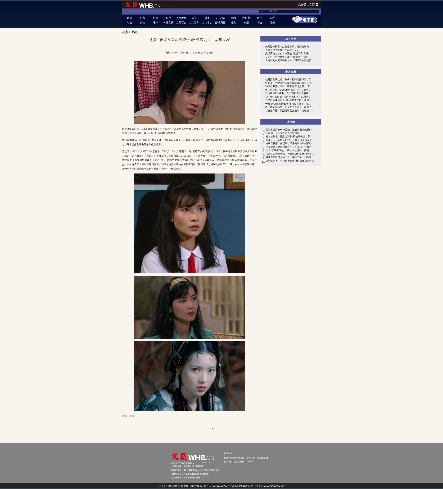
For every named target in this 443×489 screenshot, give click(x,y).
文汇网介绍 (188, 466)
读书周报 (220, 22)
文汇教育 (220, 17)
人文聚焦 (181, 17)
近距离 (246, 17)
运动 (142, 22)
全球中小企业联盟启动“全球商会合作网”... (288, 57)
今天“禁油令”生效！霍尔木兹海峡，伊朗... (288, 150)
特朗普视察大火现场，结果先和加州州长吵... (290, 143)
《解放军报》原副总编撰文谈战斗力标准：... (289, 110)
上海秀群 (228, 461)
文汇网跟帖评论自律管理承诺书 (185, 477)
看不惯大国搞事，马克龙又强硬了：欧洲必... (289, 107)
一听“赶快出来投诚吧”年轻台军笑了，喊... (288, 103)
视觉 (233, 22)
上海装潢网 (239, 461)
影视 (168, 17)
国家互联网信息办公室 (234, 458)
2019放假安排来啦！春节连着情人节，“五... (288, 86)
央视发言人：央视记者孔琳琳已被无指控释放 (290, 160)
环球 (233, 17)
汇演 (129, 22)
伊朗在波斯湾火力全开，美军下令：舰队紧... (290, 157)
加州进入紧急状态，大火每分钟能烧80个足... (290, 154)
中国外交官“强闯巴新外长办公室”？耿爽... (288, 90)
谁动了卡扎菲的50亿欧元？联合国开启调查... (290, 140)
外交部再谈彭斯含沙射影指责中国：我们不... (289, 100)
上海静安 (250, 458)
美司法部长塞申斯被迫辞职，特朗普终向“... (288, 46)
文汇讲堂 (194, 22)
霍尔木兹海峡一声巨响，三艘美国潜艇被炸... (290, 129)
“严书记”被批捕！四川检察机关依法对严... (288, 96)
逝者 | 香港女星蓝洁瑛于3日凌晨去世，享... (289, 136)
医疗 (272, 17)
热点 (142, 17)
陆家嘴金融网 (263, 458)
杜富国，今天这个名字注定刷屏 (283, 133)
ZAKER (249, 461)
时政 (155, 17)
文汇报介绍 (176, 466)
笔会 (259, 17)
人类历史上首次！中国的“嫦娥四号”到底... (288, 53)
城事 (207, 17)
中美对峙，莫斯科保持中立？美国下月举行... (290, 147)
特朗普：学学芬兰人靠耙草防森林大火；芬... (289, 83)
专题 (246, 22)
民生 (194, 17)
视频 (272, 22)
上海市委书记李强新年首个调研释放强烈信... (289, 60)
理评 (155, 22)
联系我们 (200, 466)
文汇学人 (207, 22)
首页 (129, 17)
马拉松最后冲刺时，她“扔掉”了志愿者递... (288, 93)
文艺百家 (181, 22)
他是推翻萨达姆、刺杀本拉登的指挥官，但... (289, 79)
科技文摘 (168, 22)
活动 (259, 22)
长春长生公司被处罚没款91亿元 (282, 50)
